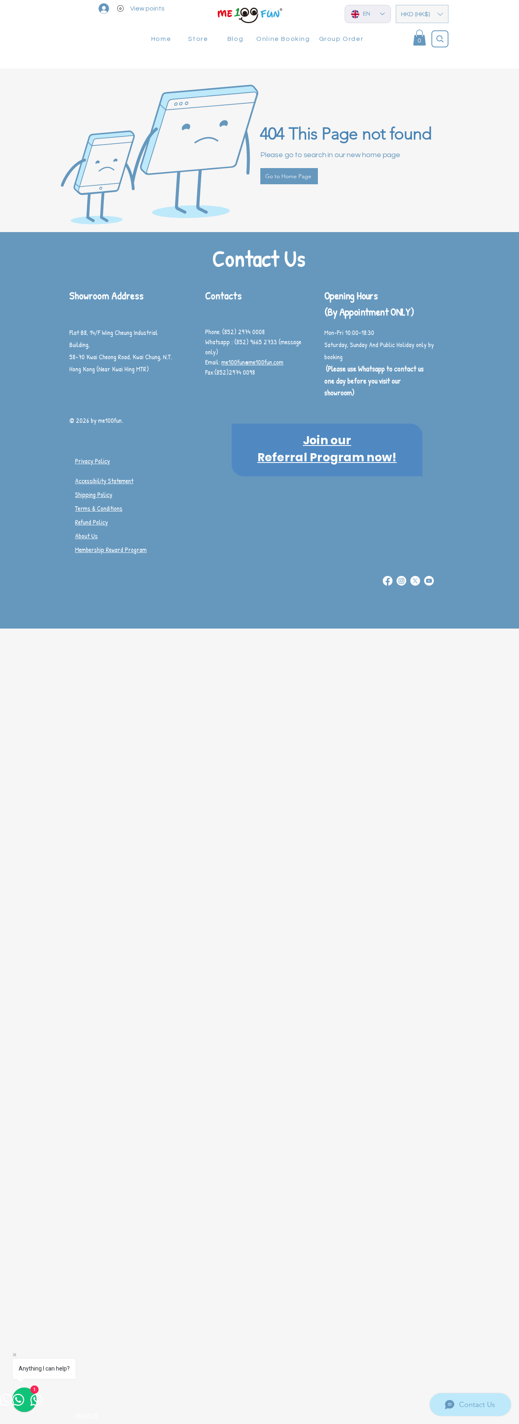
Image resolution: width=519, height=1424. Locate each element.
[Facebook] (387, 581)
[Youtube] (429, 581)
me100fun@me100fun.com (252, 362)
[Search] (439, 38)
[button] (422, 14)
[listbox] (422, 14)
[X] (415, 581)
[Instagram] (401, 581)
